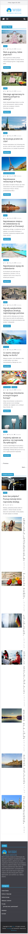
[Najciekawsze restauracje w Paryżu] (14, 164)
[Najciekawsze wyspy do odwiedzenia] (14, 250)
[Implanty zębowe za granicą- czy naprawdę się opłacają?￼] (14, 422)
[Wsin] (3, 19)
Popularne (6, 260)
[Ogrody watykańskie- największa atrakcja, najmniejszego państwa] (14, 293)
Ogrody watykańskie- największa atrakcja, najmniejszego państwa (13, 310)
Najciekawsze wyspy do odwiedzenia (13, 267)
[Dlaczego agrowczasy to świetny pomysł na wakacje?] (14, 79)
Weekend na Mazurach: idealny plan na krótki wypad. (24, 724)
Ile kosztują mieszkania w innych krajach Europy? (13, 395)
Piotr (5, 49)
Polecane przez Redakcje (9, 173)
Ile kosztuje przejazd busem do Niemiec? (24, 625)
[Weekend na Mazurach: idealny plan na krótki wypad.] (12, 730)
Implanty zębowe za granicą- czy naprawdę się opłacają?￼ (13, 440)
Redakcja (4, 910)
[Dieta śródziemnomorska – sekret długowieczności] (12, 592)
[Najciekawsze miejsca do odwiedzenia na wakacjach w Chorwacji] (14, 206)
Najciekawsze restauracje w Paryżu (12, 180)
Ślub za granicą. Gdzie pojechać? (12, 53)
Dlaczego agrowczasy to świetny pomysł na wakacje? (13, 96)
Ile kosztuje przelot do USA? (13, 140)
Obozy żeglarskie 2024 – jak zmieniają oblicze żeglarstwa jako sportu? (24, 672)
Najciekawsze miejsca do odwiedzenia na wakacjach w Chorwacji (13, 223)
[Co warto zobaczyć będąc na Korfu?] (14, 337)
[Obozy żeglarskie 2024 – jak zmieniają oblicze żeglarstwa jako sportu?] (12, 679)
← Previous (5, 463)
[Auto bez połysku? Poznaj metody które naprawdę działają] (14, 483)
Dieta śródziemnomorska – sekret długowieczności (24, 586)
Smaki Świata (5, 890)
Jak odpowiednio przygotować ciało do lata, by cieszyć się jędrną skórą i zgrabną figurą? (24, 539)
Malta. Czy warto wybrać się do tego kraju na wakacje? (24, 769)
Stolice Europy (7, 387)
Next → (24, 467)
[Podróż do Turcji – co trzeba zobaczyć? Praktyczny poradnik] (12, 814)
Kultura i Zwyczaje (6, 894)
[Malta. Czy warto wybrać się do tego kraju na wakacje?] (12, 773)
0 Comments (18, 49)
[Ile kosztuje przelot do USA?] (14, 123)
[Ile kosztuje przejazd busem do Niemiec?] (12, 631)
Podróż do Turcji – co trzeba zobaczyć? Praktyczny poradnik (24, 810)
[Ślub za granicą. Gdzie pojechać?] (14, 37)
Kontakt (4, 913)
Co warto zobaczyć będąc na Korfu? (11, 353)
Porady (5, 46)
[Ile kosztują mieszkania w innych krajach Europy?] (14, 377)
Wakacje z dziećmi (6, 900)
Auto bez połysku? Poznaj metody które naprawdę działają (12, 499)
